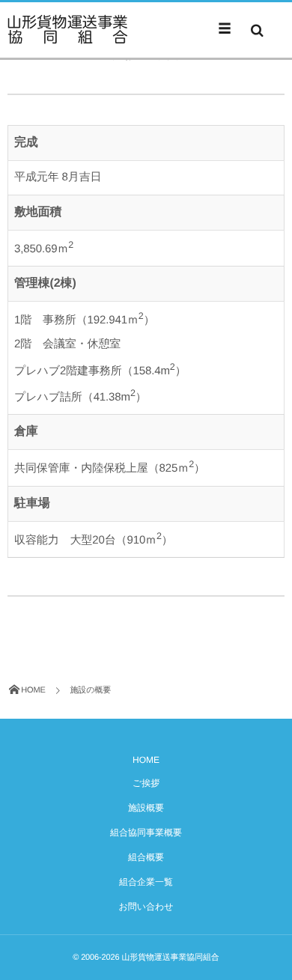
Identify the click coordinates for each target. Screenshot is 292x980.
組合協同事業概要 (146, 832)
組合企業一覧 (146, 882)
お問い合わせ (145, 906)
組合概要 (146, 857)
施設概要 (146, 808)
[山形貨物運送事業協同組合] (67, 29)
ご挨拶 (146, 783)
